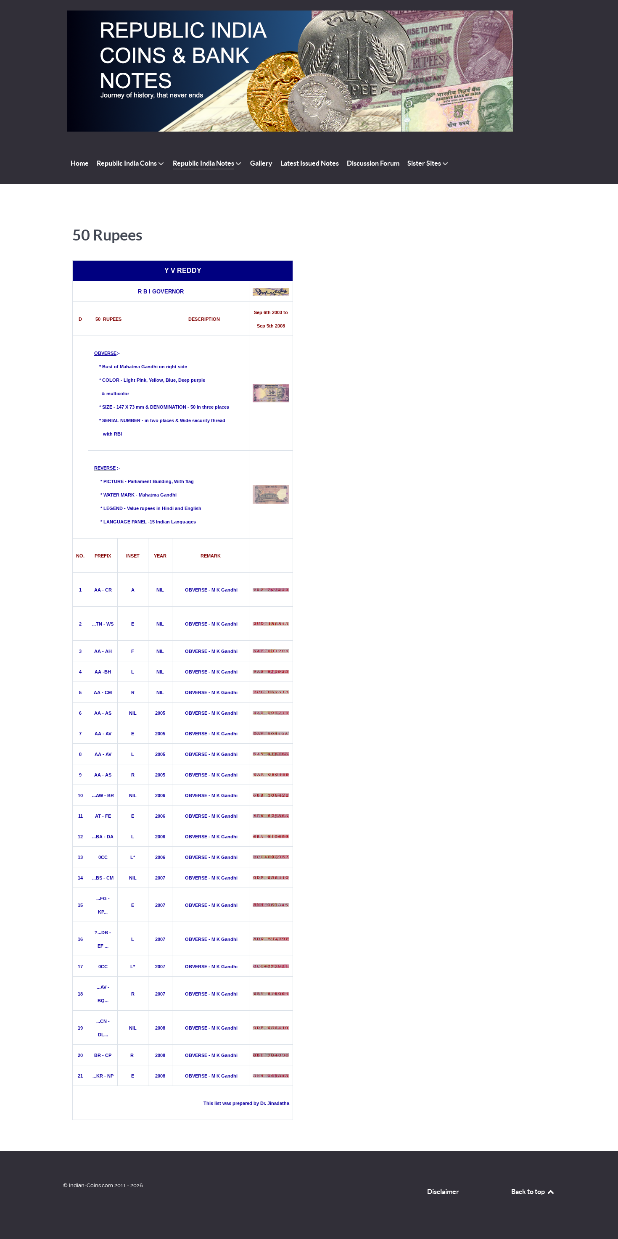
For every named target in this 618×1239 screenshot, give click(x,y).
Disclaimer (443, 1191)
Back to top (528, 1191)
